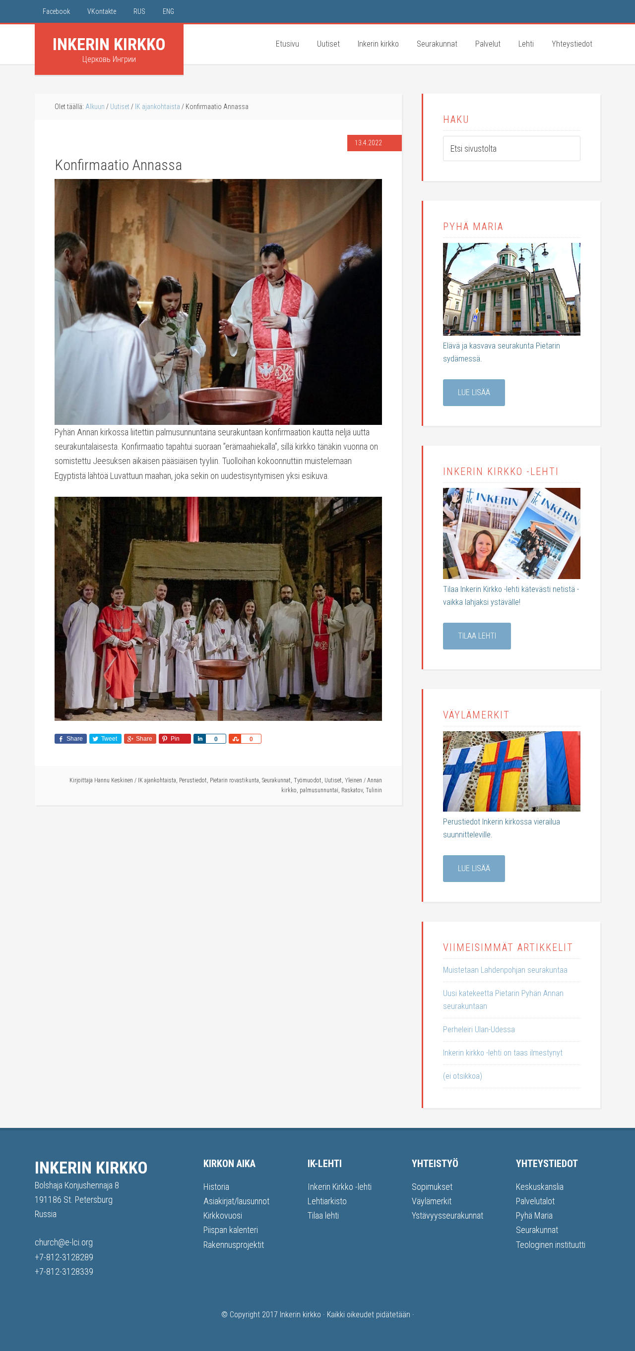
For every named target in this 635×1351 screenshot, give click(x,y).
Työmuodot (307, 780)
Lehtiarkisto (327, 1201)
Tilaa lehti (477, 636)
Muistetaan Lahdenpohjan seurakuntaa (505, 970)
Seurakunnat (276, 780)
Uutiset (333, 780)
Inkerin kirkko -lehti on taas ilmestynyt (503, 1052)
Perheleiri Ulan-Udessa (479, 1029)
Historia (216, 1186)
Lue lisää (474, 392)
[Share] (199, 739)
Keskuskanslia (540, 1186)
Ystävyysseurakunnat (447, 1215)
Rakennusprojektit (233, 1244)
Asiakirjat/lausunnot (236, 1201)
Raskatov (352, 790)
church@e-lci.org (64, 1242)
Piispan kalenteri (230, 1230)
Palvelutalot (535, 1201)
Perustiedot (193, 780)
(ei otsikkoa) (462, 1076)
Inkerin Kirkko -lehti (340, 1186)
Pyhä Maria (534, 1215)
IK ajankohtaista (157, 780)
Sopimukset (432, 1186)
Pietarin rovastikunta (234, 780)
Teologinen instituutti (550, 1244)
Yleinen (353, 780)
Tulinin (374, 790)
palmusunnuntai (319, 790)
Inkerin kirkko (109, 44)
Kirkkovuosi (222, 1215)
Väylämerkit (431, 1201)
